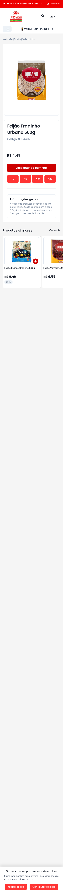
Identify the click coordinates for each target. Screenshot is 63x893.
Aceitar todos (16, 887)
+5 (25, 179)
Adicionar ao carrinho (31, 168)
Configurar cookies (43, 887)
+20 (50, 179)
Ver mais (54, 230)
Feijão (13, 39)
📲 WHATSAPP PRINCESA (36, 29)
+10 (38, 179)
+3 (13, 179)
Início (5, 39)
